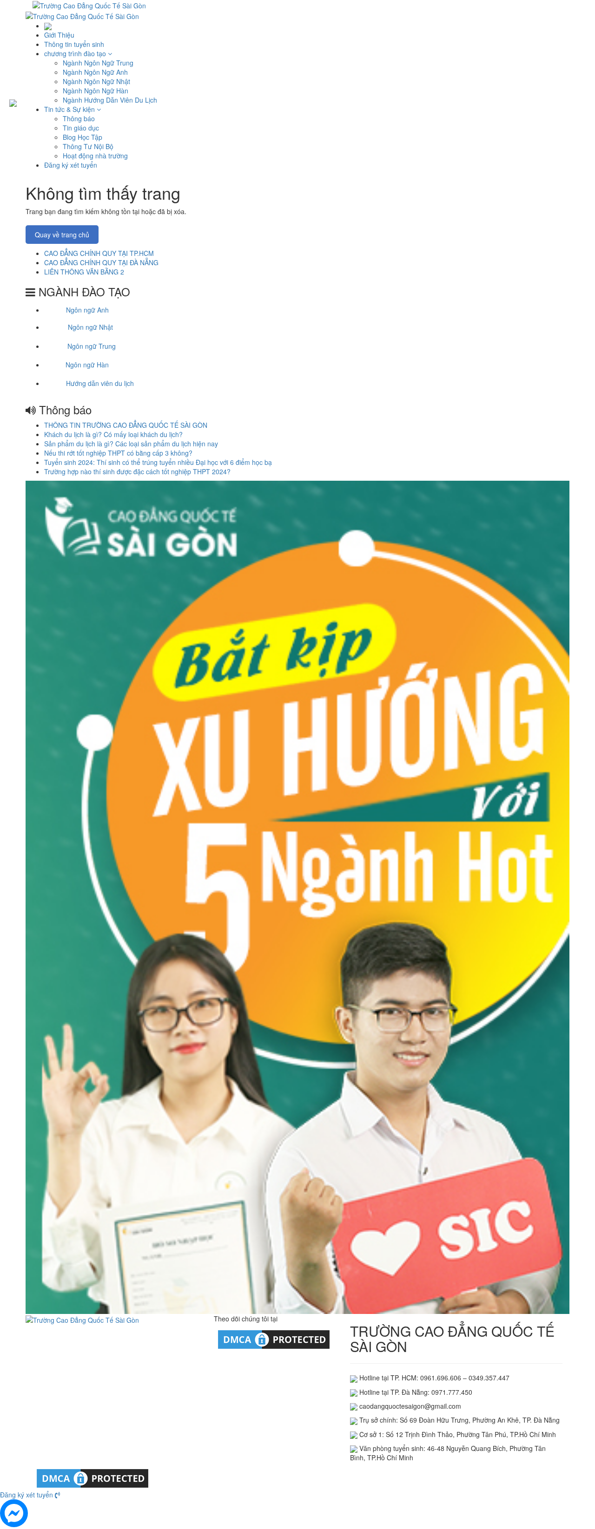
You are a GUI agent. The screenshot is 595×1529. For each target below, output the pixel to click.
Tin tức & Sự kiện (70, 109)
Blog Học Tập (82, 137)
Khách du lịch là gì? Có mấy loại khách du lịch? (113, 434)
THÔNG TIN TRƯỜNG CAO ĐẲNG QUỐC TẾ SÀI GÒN (125, 425)
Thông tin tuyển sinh (74, 44)
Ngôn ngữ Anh (87, 309)
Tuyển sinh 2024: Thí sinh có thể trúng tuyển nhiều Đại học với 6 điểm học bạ (158, 462)
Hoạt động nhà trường (95, 155)
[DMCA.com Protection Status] (274, 1338)
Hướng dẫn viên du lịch (100, 383)
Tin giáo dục (81, 127)
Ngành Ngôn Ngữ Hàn (95, 90)
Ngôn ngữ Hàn (87, 364)
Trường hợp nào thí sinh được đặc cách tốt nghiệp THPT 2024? (137, 471)
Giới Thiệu (59, 34)
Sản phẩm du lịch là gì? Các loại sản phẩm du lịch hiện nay (131, 443)
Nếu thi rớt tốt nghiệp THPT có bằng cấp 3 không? (118, 452)
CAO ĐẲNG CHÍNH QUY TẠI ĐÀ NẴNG (101, 262)
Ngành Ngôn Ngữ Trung (98, 62)
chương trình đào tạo (76, 53)
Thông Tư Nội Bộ (88, 146)
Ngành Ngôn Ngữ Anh (95, 72)
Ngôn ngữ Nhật (90, 327)
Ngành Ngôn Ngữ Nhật (96, 81)
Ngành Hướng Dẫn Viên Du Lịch (110, 100)
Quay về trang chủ (62, 234)
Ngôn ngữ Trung (91, 346)
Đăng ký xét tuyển (70, 165)
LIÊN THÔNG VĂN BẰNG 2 (84, 271)
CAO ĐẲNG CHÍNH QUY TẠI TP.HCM (99, 253)
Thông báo (79, 118)
